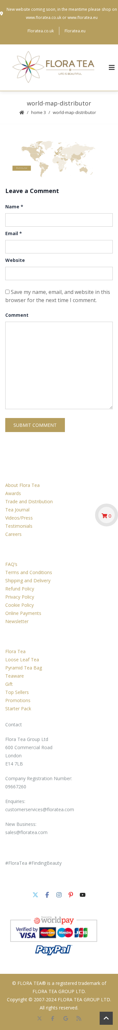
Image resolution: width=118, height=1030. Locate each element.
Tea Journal (17, 510)
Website (15, 260)
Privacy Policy (19, 597)
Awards (13, 493)
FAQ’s (11, 564)
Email (13, 233)
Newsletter (17, 621)
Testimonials (18, 526)
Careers (13, 534)
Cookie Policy (19, 605)
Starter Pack (18, 708)
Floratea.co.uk (41, 31)
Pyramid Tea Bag (23, 668)
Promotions (17, 700)
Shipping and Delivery (27, 580)
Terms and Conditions (28, 572)
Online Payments (23, 613)
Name (14, 206)
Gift (9, 684)
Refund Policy (19, 589)
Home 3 (38, 112)
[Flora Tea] (54, 67)
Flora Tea (15, 651)
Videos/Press (19, 518)
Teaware (14, 676)
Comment (17, 315)
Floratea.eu (75, 31)
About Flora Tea (22, 485)
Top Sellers (17, 692)
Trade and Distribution (29, 501)
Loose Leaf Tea (22, 659)
